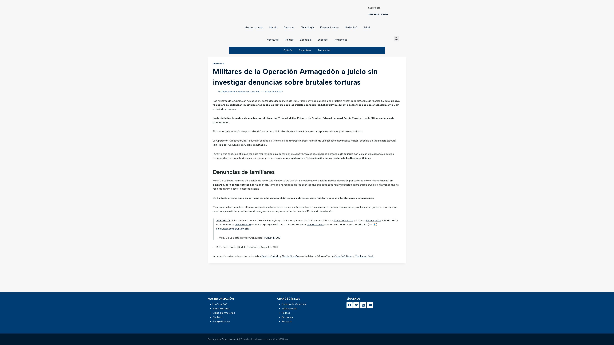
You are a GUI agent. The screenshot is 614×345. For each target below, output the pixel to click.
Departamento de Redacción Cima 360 (241, 91)
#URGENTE (223, 220)
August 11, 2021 (272, 237)
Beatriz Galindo (270, 256)
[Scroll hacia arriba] (606, 334)
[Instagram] (363, 305)
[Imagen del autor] (215, 92)
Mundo (273, 27)
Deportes (289, 27)
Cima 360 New (342, 256)
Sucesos (323, 39)
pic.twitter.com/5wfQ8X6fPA (233, 228)
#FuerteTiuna (315, 224)
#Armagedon (373, 220)
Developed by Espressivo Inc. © (223, 339)
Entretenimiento (329, 27)
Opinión (287, 50)
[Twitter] (356, 305)
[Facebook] (349, 305)
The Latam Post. (364, 256)
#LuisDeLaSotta (343, 220)
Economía (305, 39)
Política (289, 39)
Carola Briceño (290, 256)
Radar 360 (351, 27)
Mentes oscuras (253, 27)
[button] (396, 38)
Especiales (305, 50)
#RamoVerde (243, 224)
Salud (367, 27)
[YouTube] (370, 305)
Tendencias (340, 39)
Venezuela (273, 39)
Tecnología (307, 27)
